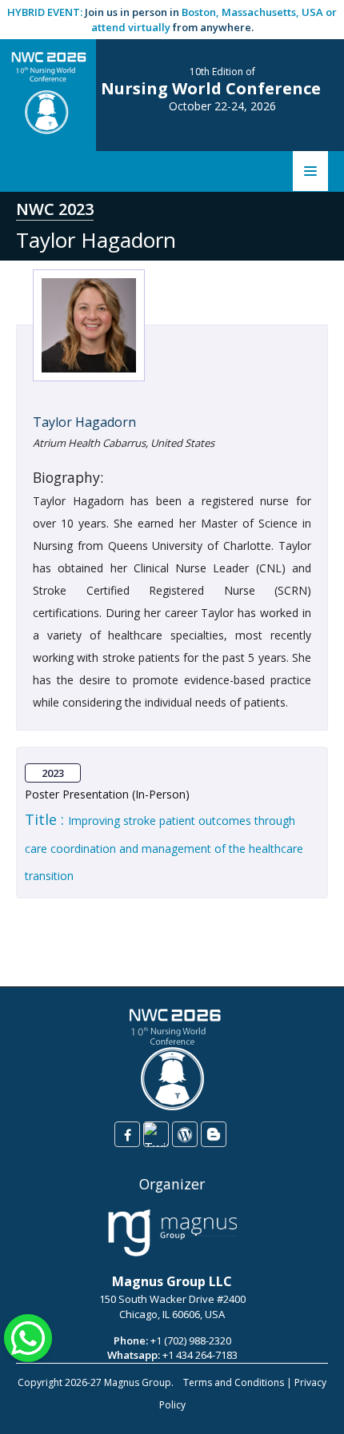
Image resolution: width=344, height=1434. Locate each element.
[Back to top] (307, 1405)
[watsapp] (28, 1336)
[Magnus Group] (172, 1233)
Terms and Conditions (233, 1382)
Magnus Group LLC (172, 1281)
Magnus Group (137, 1382)
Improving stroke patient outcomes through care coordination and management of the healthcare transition (164, 848)
